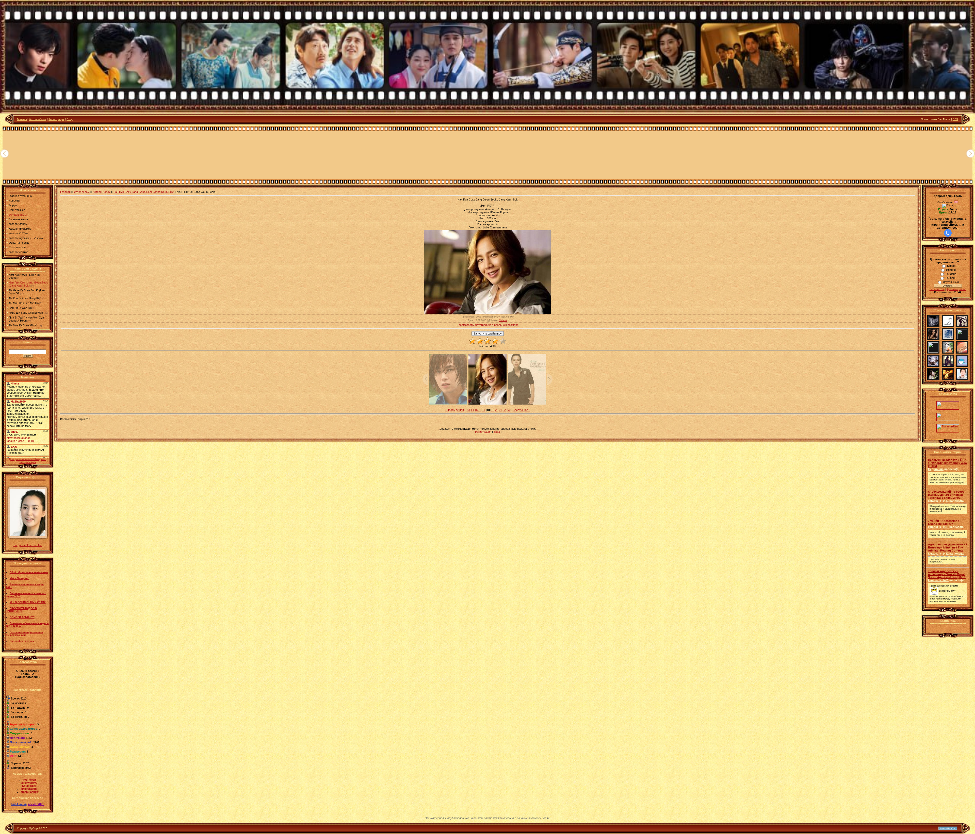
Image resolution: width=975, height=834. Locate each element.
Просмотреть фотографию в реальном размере (487, 324)
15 (476, 409)
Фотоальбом (82, 191)
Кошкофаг (29, 785)
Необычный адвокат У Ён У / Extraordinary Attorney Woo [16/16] (947, 463)
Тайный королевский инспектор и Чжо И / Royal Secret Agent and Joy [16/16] (947, 574)
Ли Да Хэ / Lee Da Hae (27, 545)
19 (492, 409)
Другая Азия (951, 281)
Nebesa (503, 320)
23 (508, 409)
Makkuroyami (29, 788)
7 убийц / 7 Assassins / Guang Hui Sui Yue (943, 522)
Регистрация (56, 119)
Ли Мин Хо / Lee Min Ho (24, 303)
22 (504, 409)
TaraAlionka (19, 804)
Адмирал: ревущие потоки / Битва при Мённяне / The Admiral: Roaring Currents (947, 547)
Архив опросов (956, 289)
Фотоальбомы (37, 119)
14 (472, 409)
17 (483, 409)
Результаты (937, 289)
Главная (22, 119)
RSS (955, 119)
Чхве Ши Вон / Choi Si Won (26, 312)
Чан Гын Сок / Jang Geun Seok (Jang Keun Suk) (28, 284)
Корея (951, 265)
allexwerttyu (29, 782)
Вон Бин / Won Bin (20, 307)
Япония (951, 269)
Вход (70, 119)
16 (479, 409)
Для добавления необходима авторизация (27, 461)
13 (468, 409)
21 (500, 409)
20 (496, 409)
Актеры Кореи (101, 191)
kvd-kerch (29, 779)
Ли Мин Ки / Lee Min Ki (23, 325)
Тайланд (950, 273)
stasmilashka (29, 791)
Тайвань (950, 277)
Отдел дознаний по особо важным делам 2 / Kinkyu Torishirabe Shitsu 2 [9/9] (946, 494)
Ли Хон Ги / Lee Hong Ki (24, 298)
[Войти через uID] (948, 233)
